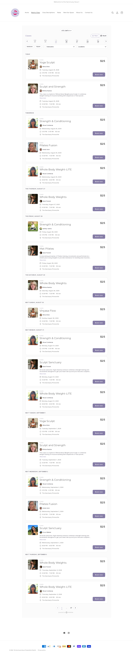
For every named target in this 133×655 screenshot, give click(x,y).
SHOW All (30, 46)
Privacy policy (42, 650)
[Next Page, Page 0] (75, 608)
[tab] (35, 41)
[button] (112, 12)
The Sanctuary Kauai (19, 650)
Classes (28, 36)
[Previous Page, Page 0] (58, 608)
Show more (43, 98)
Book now (99, 74)
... (66, 608)
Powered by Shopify (30, 650)
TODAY (38, 46)
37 (71, 608)
